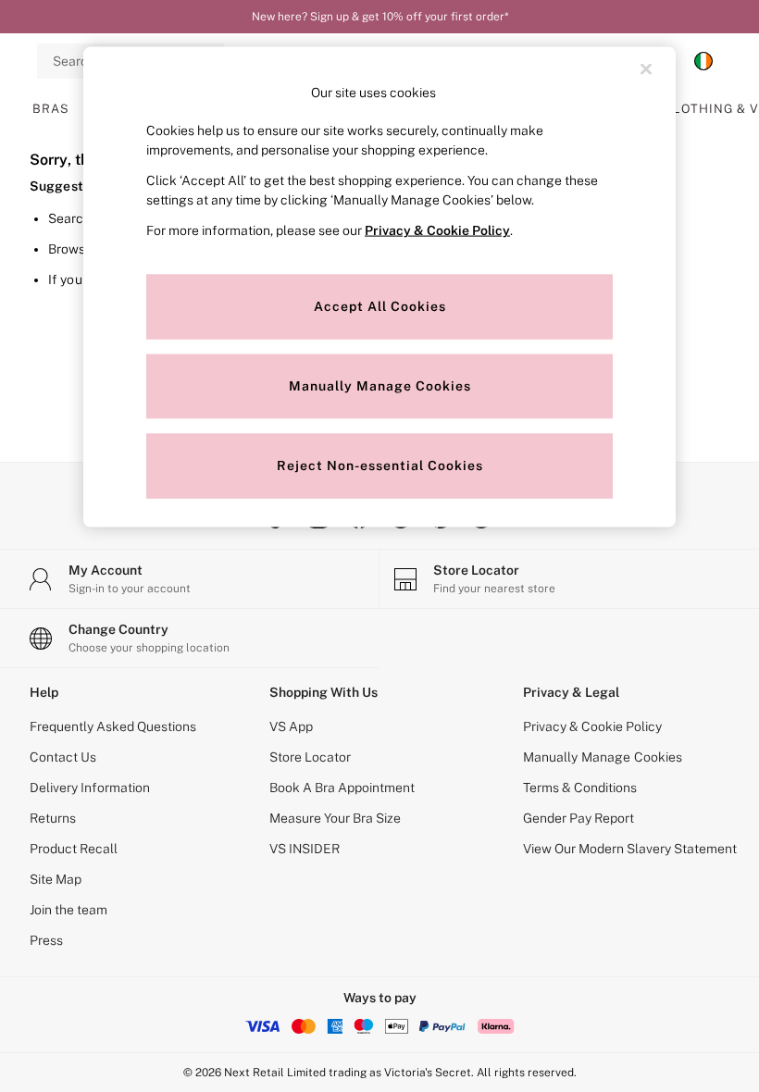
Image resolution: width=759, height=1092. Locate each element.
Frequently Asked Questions (113, 726)
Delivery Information (90, 787)
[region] (379, 287)
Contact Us (63, 757)
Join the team (68, 909)
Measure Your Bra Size (335, 818)
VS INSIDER (304, 848)
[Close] (646, 69)
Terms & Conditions (580, 787)
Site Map (55, 879)
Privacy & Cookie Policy (592, 726)
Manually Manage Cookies (603, 757)
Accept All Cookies (380, 305)
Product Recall (74, 848)
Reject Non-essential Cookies (380, 464)
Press (46, 940)
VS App (291, 726)
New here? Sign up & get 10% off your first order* (380, 16)
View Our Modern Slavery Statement (630, 848)
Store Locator (310, 757)
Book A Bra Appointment (342, 787)
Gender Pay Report (578, 818)
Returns (53, 818)
